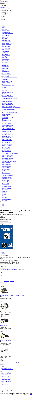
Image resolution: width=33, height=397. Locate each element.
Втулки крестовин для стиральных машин (8, 136)
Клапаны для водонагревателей (6, 41)
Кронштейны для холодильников (6, 177)
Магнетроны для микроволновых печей (7, 128)
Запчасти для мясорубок (5, 375)
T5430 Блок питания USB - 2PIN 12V (5, 340)
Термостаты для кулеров (5, 59)
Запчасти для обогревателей (6, 73)
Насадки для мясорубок (5, 68)
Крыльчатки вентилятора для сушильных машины (9, 161)
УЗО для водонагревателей (5, 45)
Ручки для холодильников (5, 184)
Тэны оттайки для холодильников (6, 186)
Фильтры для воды (4, 27)
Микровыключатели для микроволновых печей (8, 129)
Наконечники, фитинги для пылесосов (7, 117)
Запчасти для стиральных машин (6, 133)
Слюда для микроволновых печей (6, 131)
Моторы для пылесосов (5, 116)
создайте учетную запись (13, 269)
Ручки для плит (4, 89)
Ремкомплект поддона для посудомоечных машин (9, 106)
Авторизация (4, 5)
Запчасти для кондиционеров (6, 48)
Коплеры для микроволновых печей (7, 126)
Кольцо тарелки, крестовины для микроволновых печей (9, 124)
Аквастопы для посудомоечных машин (7, 96)
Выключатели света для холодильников (7, 174)
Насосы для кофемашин (5, 52)
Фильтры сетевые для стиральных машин (7, 155)
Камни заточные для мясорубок (6, 67)
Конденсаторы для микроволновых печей (7, 125)
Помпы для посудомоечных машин (7, 103)
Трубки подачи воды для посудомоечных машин (8, 109)
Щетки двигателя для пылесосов (6, 120)
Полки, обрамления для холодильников (7, 181)
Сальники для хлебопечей (5, 171)
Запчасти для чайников (5, 189)
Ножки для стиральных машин (6, 142)
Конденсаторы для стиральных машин (7, 140)
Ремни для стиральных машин (6, 148)
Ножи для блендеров (5, 38)
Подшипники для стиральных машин (7, 145)
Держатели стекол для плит (5, 79)
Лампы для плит (4, 83)
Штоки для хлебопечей (5, 172)
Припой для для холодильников (6, 182)
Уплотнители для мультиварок (6, 63)
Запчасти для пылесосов (5, 113)
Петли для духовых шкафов (6, 86)
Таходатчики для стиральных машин (7, 152)
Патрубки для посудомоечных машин (7, 102)
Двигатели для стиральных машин (6, 137)
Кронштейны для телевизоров (6, 32)
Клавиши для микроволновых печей (7, 123)
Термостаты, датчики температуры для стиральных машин (10, 153)
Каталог (1, 371)
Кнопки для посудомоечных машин (7, 101)
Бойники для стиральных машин (6, 135)
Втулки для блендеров (5, 37)
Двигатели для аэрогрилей (5, 34)
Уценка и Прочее (4, 200)
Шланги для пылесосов (5, 119)
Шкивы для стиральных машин (6, 156)
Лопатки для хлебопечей (5, 170)
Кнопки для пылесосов (5, 115)
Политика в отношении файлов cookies (7, 369)
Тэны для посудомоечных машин (6, 110)
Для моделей (3, 252)
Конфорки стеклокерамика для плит (7, 81)
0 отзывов (2, 224)
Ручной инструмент (4, 197)
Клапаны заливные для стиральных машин (8, 138)
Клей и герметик (4, 194)
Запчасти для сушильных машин (6, 159)
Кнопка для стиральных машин (6, 139)
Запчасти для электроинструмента (6, 190)
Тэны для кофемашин (5, 56)
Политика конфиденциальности (6, 368)
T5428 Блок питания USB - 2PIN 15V (5, 325)
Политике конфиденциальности (22, 362)
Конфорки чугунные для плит (6, 82)
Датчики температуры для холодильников (7, 175)
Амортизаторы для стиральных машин (7, 134)
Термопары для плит (5, 91)
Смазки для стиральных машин (6, 151)
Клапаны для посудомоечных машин (7, 100)
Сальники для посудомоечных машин (7, 108)
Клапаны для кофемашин (5, 50)
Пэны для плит (4, 87)
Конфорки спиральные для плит (6, 80)
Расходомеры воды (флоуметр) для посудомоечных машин (10, 105)
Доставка (3, 204)
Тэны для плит (4, 93)
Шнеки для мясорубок (5, 72)
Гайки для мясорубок (5, 65)
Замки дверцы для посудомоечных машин (7, 99)
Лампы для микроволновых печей (6, 127)
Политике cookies (15, 362)
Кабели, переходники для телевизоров (7, 31)
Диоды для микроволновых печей (6, 122)
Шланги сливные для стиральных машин (7, 157)
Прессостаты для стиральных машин (7, 146)
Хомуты (3, 198)
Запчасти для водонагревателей (6, 39)
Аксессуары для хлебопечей (6, 169)
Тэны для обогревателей (5, 75)
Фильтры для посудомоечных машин (7, 111)
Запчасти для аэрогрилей (5, 372)
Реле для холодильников (5, 183)
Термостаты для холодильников (6, 185)
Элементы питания (4, 29)
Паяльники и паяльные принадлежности (7, 196)
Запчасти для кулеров (5, 374)
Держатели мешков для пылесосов (6, 114)
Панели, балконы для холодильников (7, 179)
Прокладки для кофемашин (5, 53)
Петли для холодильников (5, 180)
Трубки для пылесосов (5, 118)
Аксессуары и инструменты (6, 379)
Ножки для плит (4, 84)
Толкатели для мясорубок (5, 71)
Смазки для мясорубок (5, 70)
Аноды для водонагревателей (6, 40)
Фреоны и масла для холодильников (7, 188)
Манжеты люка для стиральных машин (7, 141)
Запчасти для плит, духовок (5, 76)
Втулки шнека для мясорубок (6, 64)
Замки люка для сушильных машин (7, 160)
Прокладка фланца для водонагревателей (7, 43)
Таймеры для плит (4, 90)
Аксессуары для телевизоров (6, 30)
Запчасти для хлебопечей (5, 168)
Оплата (3, 366)
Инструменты (4, 192)
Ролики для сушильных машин (6, 162)
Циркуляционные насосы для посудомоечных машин (9, 112)
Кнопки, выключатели (5, 191)
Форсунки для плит (4, 94)
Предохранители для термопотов (6, 166)
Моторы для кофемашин (5, 51)
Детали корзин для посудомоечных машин (8, 97)
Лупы (3, 195)
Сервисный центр (4, 206)
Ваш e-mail (1, 275)
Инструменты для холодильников (6, 193)
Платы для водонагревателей (6, 42)
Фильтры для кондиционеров (6, 49)
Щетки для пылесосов (5, 121)
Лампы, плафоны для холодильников (7, 178)
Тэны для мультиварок (5, 62)
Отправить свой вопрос (3, 282)
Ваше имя (1, 273)
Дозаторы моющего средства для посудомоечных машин (10, 98)
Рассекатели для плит (5, 88)
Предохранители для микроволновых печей (8, 130)
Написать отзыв (3, 268)
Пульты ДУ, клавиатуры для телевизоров (7, 33)
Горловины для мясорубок (5, 66)
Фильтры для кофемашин (5, 57)
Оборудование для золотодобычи (6, 199)
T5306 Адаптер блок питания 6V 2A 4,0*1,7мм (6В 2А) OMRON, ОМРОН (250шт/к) (12, 295)
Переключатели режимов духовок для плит (8, 85)
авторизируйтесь (6, 269)
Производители (4, 203)
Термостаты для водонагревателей (6, 44)
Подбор (3, 205)
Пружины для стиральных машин (6, 147)
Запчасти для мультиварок (5, 60)
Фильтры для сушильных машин (6, 164)
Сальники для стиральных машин (6, 149)
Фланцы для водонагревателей (6, 46)
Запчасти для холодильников (6, 173)
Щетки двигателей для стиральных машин (8, 158)
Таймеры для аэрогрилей (5, 35)
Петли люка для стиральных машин (7, 144)
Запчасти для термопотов (5, 382)
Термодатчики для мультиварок (6, 61)
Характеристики (4, 251)
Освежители (3, 26)
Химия (3, 28)
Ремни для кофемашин (5, 54)
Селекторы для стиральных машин (7, 150)
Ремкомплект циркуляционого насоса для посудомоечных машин (11, 107)
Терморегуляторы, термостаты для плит (7, 92)
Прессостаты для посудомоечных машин (7, 104)
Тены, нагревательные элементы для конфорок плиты (9, 77)
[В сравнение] (5, 316)
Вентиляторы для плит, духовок (6, 78)
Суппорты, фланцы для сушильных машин (8, 163)
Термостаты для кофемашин (6, 55)
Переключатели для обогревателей (6, 74)
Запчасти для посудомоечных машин (7, 95)
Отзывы (3, 253)
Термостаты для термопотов (6, 167)
